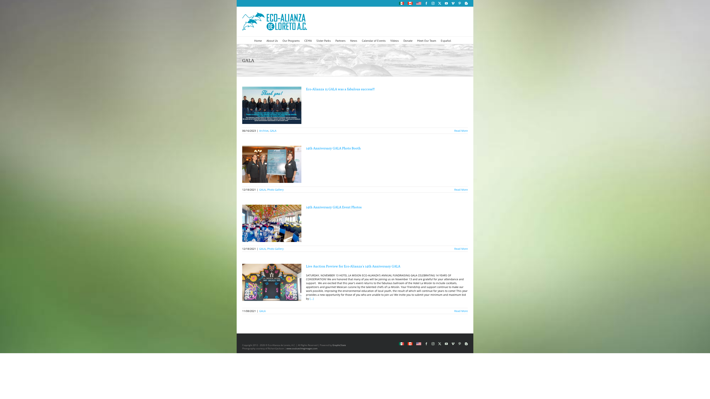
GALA (273, 130)
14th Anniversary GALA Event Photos (334, 207)
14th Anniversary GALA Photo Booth (333, 148)
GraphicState (339, 345)
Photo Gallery (275, 189)
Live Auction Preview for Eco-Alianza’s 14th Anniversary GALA (353, 266)
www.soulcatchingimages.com (301, 348)
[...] (312, 298)
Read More (461, 130)
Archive (263, 130)
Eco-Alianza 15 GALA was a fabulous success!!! (340, 89)
